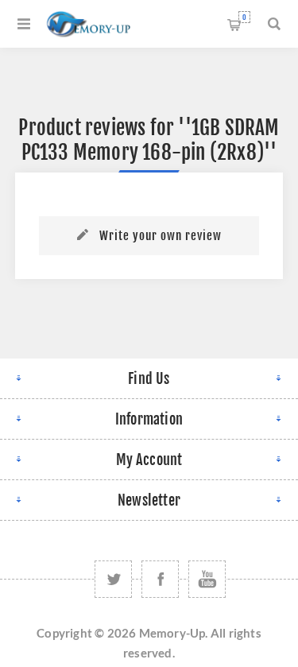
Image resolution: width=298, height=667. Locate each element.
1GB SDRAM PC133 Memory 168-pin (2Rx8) (150, 140)
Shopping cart (244, 17)
